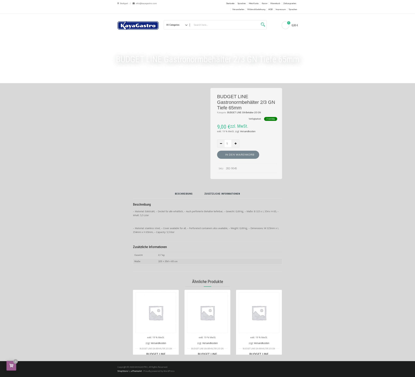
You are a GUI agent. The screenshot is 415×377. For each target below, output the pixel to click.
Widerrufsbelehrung (256, 9)
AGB (270, 9)
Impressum (281, 9)
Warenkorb (275, 3)
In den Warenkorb (239, 155)
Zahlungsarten (289, 3)
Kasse (264, 3)
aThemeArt (136, 371)
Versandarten (238, 9)
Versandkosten (247, 131)
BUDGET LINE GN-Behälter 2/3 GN (244, 112)
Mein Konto (254, 3)
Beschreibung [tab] (184, 194)
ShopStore (122, 371)
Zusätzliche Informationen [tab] (222, 194)
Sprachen (241, 3)
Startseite (230, 3)
